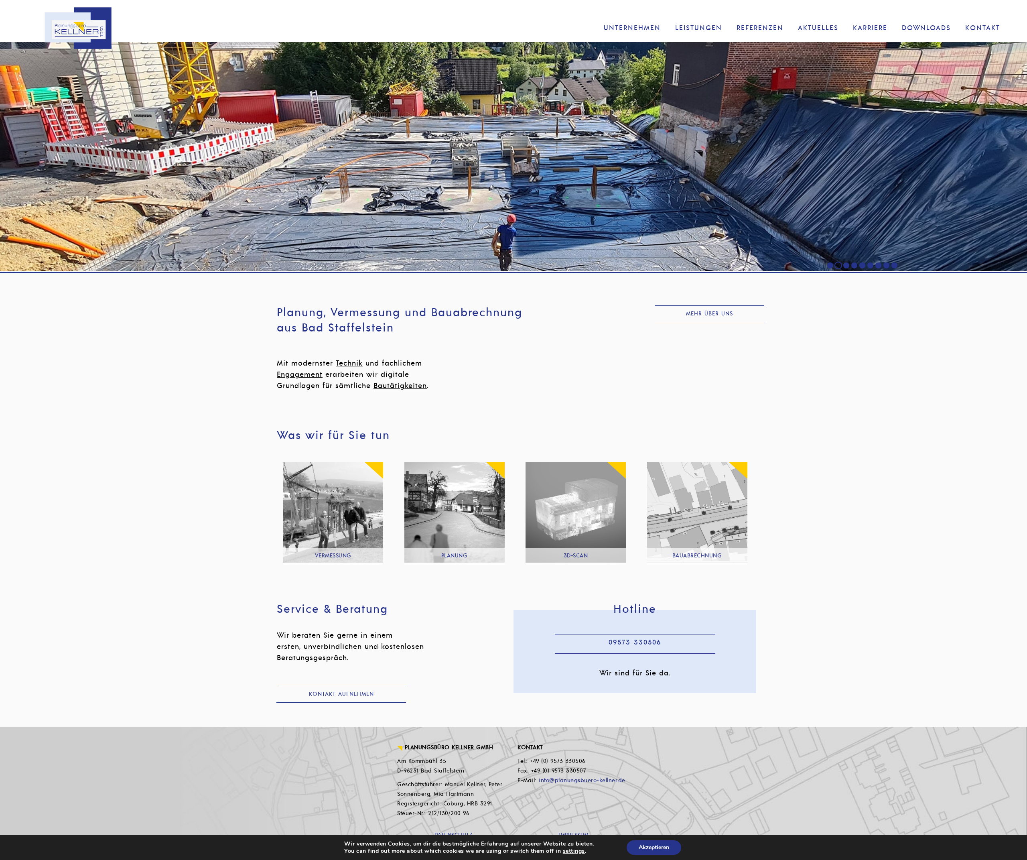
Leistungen (698, 28)
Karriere (870, 28)
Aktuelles (818, 28)
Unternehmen (632, 28)
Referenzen (760, 28)
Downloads (926, 28)
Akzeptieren (654, 847)
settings (574, 851)
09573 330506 (635, 642)
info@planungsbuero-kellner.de (582, 780)
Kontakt (982, 28)
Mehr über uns (709, 314)
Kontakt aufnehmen (341, 694)
